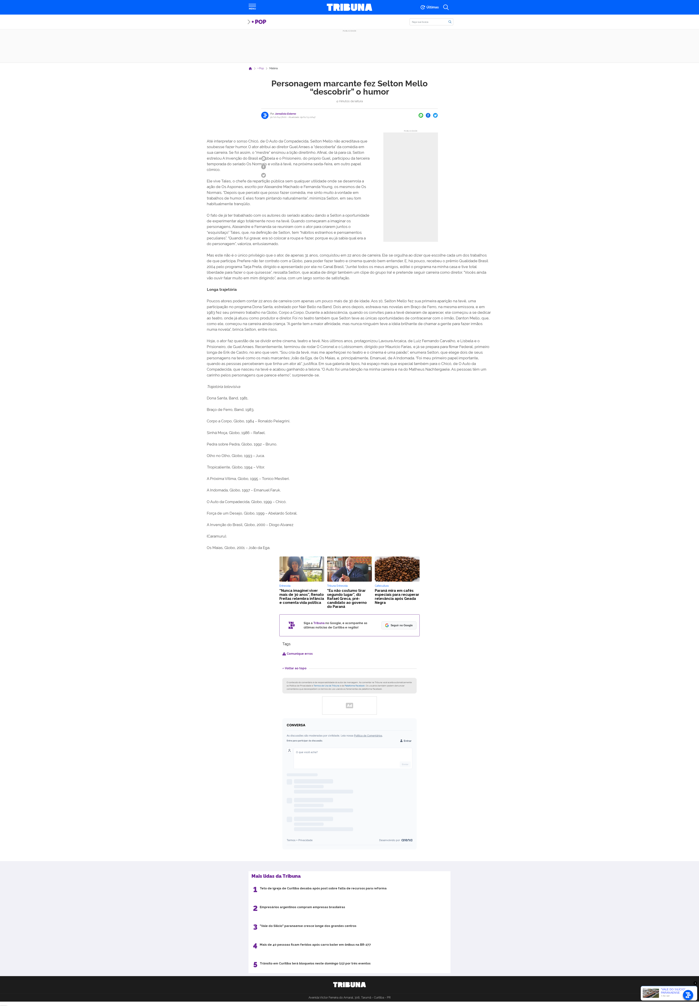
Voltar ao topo (296, 668)
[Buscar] (450, 21)
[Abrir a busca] (446, 7)
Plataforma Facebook (355, 685)
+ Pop (259, 21)
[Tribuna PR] (349, 984)
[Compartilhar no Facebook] (428, 115)
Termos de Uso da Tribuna (326, 685)
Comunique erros (299, 653)
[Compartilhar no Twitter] (435, 115)
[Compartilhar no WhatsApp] (420, 115)
